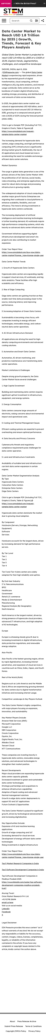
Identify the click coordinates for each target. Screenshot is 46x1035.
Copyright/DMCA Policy (16, 1031)
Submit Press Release (14, 1026)
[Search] (31, 20)
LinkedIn (5, 909)
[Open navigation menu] (4, 20)
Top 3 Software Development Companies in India (23, 870)
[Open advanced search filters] (36, 20)
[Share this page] (42, 20)
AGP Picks (5, 4)
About (12, 1021)
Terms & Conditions (33, 1026)
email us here (7, 902)
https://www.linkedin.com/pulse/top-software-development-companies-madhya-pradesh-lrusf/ (22, 885)
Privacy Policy (34, 1031)
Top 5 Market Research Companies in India (20, 863)
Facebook (6, 912)
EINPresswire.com (10, 72)
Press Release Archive (26, 1021)
